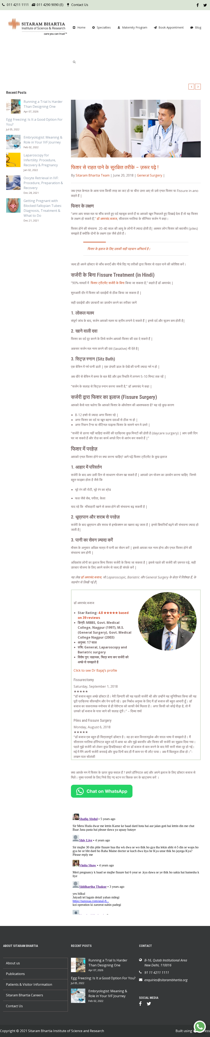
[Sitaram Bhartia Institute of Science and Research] (37, 27)
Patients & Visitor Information (29, 984)
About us (13, 963)
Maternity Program (134, 27)
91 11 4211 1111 (156, 972)
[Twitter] (151, 1004)
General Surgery (149, 175)
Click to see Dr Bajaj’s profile (95, 670)
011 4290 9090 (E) (50, 4)
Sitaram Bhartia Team (93, 175)
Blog (198, 27)
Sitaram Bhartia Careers (24, 995)
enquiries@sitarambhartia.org (165, 980)
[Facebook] (142, 1004)
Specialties (104, 27)
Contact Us (79, 4)
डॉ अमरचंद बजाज (107, 218)
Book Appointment (171, 27)
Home (81, 27)
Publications (15, 974)
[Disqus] (136, 863)
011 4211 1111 (18, 4)
